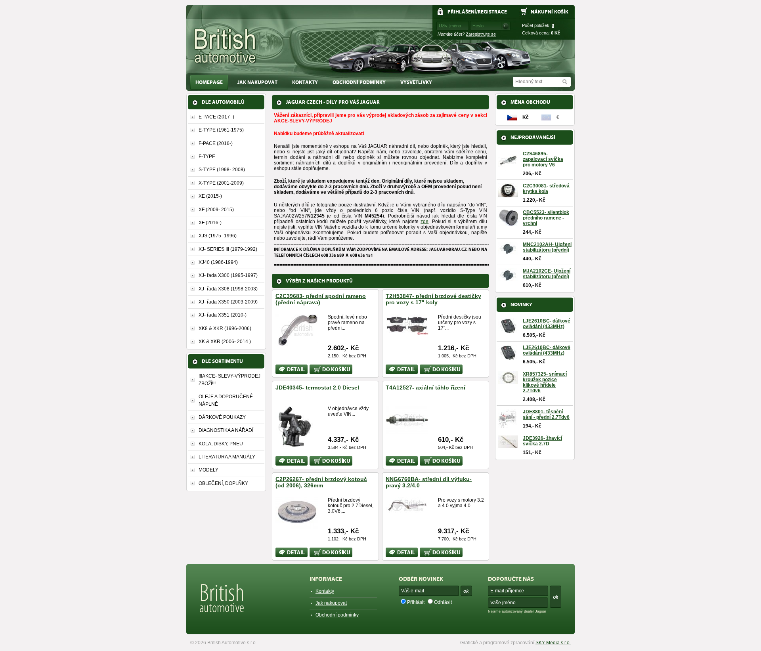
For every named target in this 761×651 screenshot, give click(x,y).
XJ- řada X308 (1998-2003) (228, 289)
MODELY (208, 470)
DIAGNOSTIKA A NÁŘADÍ (226, 430)
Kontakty (305, 82)
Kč (555, 33)
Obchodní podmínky (359, 82)
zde (424, 221)
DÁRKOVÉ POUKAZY (222, 417)
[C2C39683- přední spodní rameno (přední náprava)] (296, 343)
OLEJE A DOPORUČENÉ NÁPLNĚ (226, 400)
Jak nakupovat (257, 82)
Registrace (492, 12)
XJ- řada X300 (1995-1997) (228, 275)
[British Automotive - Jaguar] (225, 46)
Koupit (316, 367)
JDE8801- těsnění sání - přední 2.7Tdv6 (546, 414)
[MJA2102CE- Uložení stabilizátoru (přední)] (508, 278)
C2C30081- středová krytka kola (546, 188)
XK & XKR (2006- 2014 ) (225, 341)
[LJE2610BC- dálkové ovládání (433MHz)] (508, 330)
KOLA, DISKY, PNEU (221, 444)
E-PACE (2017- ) (216, 117)
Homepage (209, 82)
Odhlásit (443, 602)
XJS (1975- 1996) (218, 236)
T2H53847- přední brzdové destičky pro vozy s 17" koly (433, 299)
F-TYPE (207, 156)
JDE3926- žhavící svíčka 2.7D (542, 441)
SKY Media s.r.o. (553, 642)
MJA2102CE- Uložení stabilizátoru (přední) (546, 273)
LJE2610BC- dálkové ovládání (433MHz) (546, 323)
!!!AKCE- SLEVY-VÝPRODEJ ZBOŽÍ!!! (229, 379)
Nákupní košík (549, 12)
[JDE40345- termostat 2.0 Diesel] (294, 445)
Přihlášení (461, 12)
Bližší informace (286, 369)
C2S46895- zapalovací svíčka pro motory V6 (543, 159)
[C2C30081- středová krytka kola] (508, 194)
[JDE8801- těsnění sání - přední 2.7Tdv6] (507, 425)
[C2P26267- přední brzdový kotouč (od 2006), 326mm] (296, 525)
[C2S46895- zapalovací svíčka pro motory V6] (508, 167)
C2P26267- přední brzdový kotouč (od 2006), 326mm (321, 482)
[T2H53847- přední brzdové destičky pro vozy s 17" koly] (407, 332)
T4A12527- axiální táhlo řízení (425, 387)
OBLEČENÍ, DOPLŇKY (223, 483)
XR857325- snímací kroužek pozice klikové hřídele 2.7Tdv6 (545, 382)
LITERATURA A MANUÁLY (227, 457)
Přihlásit (415, 602)
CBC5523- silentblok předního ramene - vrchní (546, 218)
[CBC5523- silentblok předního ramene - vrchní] (508, 223)
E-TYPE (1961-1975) (221, 130)
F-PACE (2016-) (216, 143)
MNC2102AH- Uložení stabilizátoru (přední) (547, 247)
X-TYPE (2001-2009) (221, 183)
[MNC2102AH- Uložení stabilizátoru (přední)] (508, 252)
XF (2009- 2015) (216, 209)
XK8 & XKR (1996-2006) (225, 328)
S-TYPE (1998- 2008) (222, 169)
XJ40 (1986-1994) (218, 262)
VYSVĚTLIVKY (416, 82)
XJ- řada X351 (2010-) (223, 315)
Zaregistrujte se (481, 34)
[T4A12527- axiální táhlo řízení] (407, 431)
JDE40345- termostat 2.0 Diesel (317, 387)
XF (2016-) (210, 222)
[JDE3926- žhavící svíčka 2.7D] (508, 445)
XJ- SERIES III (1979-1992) (228, 249)
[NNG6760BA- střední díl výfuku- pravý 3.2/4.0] (407, 510)
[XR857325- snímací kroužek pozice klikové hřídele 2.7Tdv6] (508, 381)
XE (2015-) (210, 196)
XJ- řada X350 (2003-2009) (228, 302)
